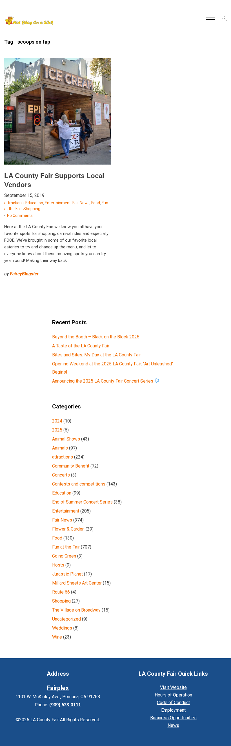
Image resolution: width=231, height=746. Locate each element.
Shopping (31, 208)
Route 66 (61, 592)
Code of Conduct (173, 702)
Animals (60, 448)
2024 (57, 421)
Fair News (81, 203)
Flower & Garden (68, 529)
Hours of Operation (173, 695)
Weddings (62, 628)
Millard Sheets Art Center (77, 583)
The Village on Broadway (76, 610)
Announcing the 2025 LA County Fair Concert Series (103, 381)
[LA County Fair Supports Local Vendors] (57, 111)
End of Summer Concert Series (82, 502)
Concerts (61, 475)
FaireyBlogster (24, 274)
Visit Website (173, 687)
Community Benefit (70, 466)
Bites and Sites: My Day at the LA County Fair (96, 355)
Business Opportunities (173, 717)
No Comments (20, 215)
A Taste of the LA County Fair (80, 346)
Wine (57, 637)
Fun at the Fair (66, 547)
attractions (14, 203)
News (173, 725)
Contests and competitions (78, 484)
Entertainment (58, 203)
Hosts (58, 565)
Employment (173, 710)
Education (34, 203)
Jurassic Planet (67, 574)
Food (95, 203)
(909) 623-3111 (65, 704)
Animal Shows (66, 439)
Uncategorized (66, 619)
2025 (57, 430)
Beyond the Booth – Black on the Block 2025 (95, 337)
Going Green (64, 556)
